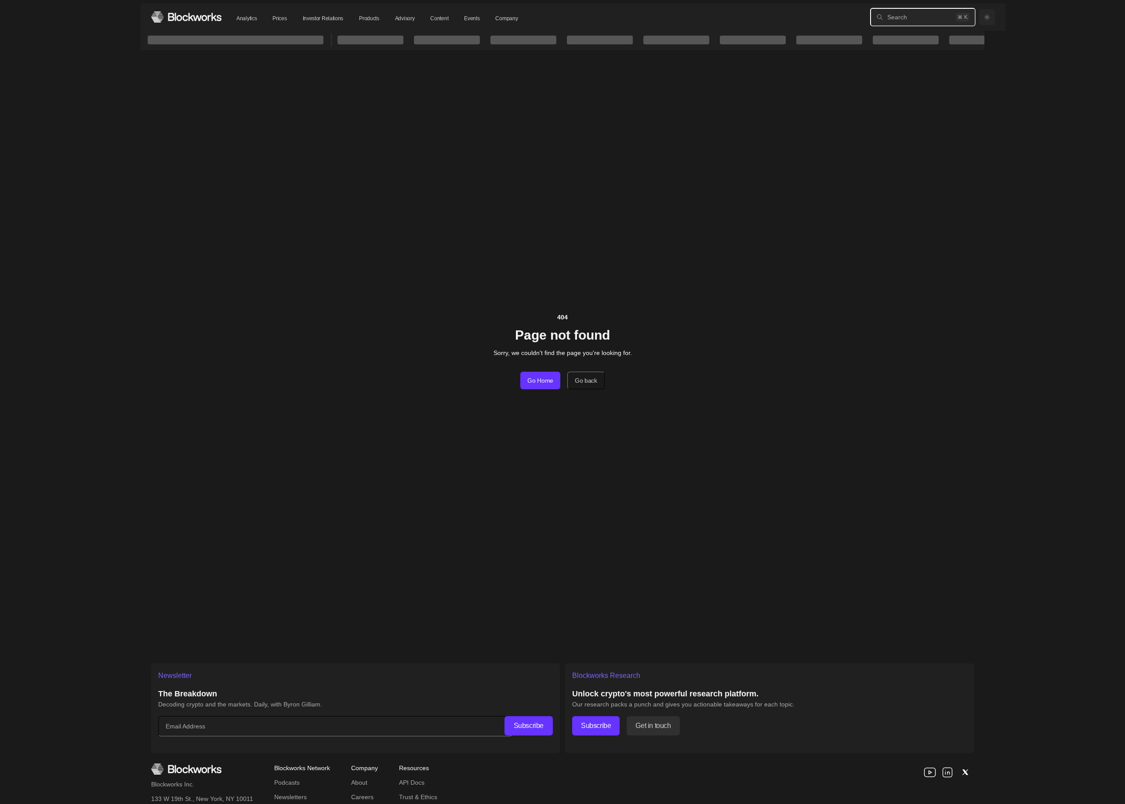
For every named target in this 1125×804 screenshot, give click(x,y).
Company (506, 18)
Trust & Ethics (418, 796)
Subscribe (529, 725)
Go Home (540, 380)
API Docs (412, 782)
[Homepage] (186, 16)
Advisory (405, 18)
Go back (586, 380)
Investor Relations (323, 18)
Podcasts (287, 782)
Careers (362, 796)
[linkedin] (947, 772)
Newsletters (290, 796)
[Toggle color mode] (987, 17)
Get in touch (653, 725)
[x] (965, 772)
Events (471, 18)
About (359, 782)
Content (439, 18)
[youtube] (930, 772)
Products (369, 18)
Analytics (246, 18)
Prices (279, 18)
